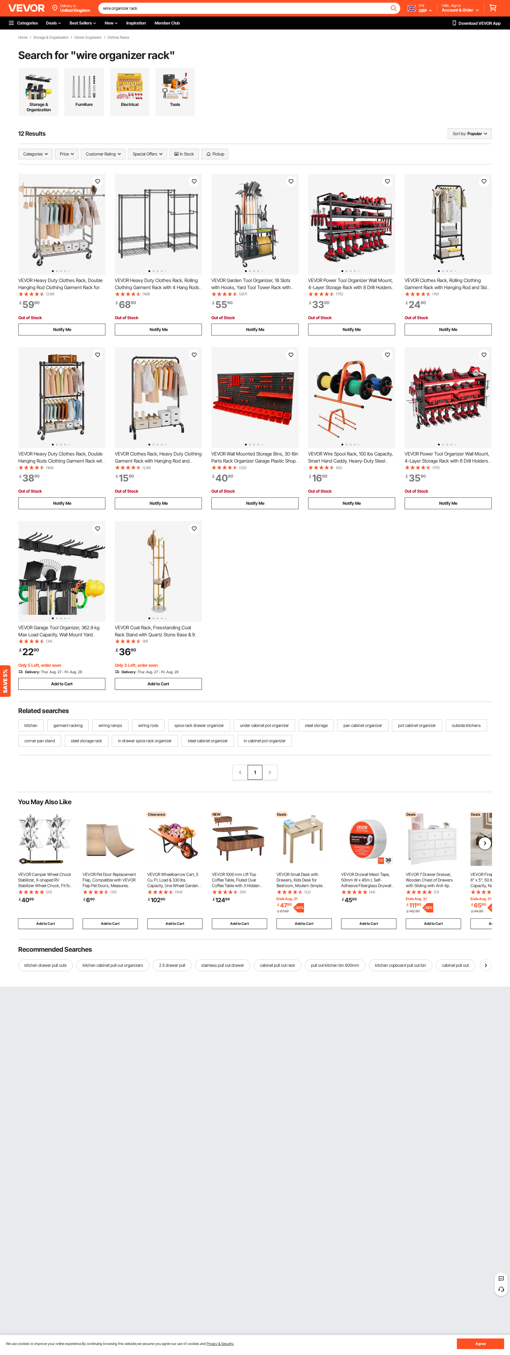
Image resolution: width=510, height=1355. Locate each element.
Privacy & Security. (220, 1343)
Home (22, 37)
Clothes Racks (118, 37)
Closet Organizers (88, 37)
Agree (480, 1343)
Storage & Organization (50, 37)
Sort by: (459, 133)
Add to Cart (62, 683)
